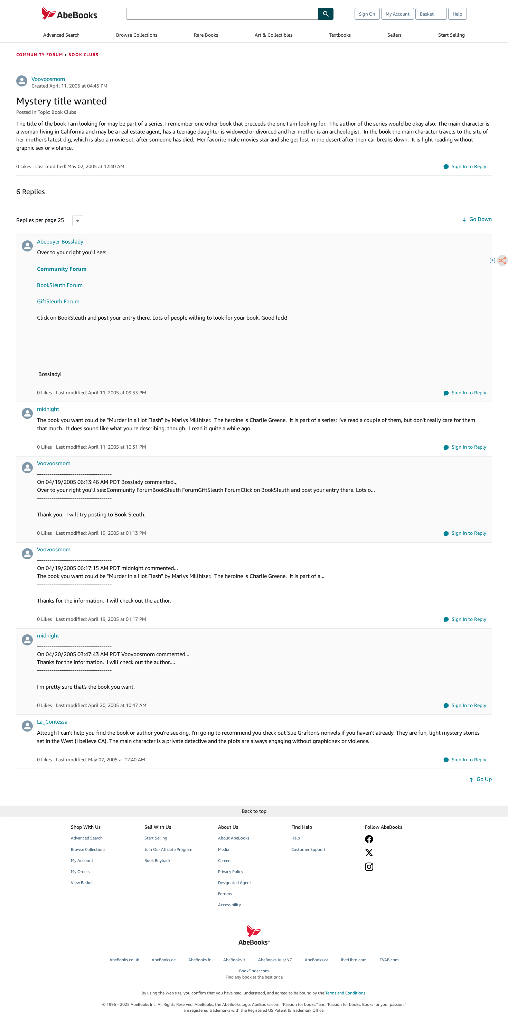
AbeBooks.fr (199, 959)
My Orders (80, 871)
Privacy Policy (230, 871)
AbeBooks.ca (316, 959)
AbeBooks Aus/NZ (275, 959)
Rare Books (206, 35)
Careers (224, 860)
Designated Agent (234, 882)
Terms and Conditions (345, 992)
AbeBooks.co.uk (124, 959)
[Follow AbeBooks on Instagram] (397, 866)
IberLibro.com (354, 959)
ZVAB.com (389, 959)
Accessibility (229, 904)
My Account (398, 14)
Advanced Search (61, 35)
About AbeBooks (233, 838)
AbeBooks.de (164, 959)
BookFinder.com (254, 973)
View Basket (82, 882)
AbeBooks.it (234, 959)
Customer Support (308, 849)
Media (223, 849)
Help (457, 14)
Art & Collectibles (273, 35)
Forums (225, 893)
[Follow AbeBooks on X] (397, 853)
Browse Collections (136, 35)
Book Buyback (157, 860)
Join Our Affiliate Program (168, 849)
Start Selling (451, 35)
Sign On (367, 14)
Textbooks (340, 35)
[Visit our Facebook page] (397, 839)
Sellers (394, 35)
